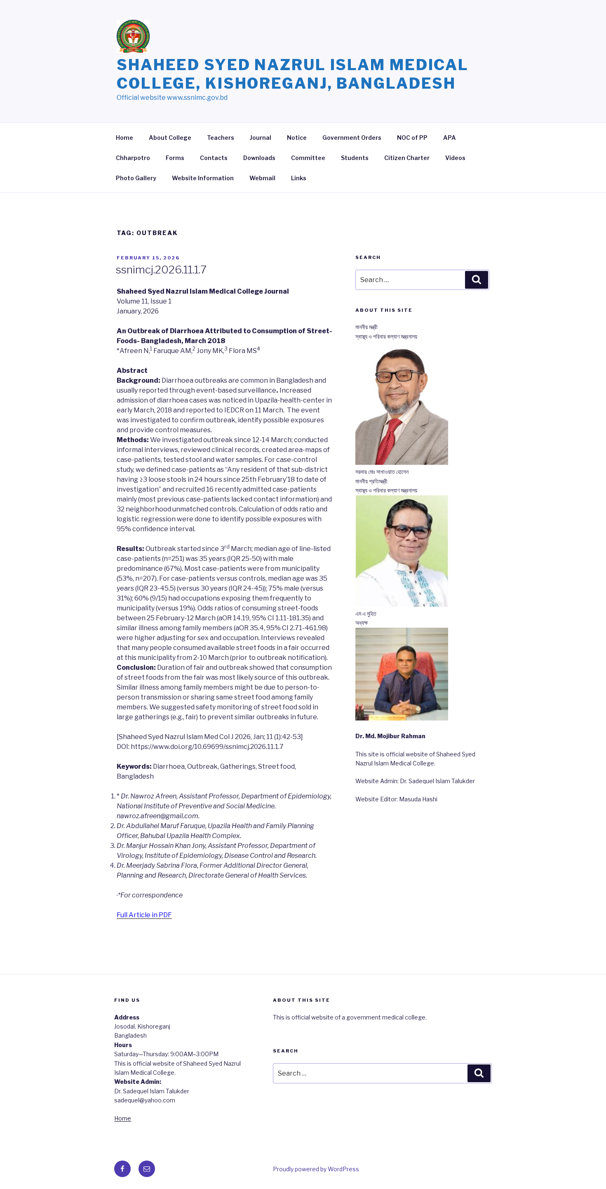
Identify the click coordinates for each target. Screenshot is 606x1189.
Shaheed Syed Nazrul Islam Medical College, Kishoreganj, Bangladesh (293, 74)
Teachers (220, 137)
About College (170, 137)
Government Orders (351, 137)
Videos (455, 157)
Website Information (203, 177)
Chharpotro (133, 157)
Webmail (262, 177)
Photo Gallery (136, 177)
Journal (260, 137)
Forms (175, 157)
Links (298, 177)
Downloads (259, 157)
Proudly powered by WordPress (316, 1169)
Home (124, 137)
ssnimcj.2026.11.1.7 (161, 269)
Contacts (214, 157)
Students (355, 157)
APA (449, 137)
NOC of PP (412, 137)
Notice (297, 137)
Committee (308, 157)
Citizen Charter (407, 157)
